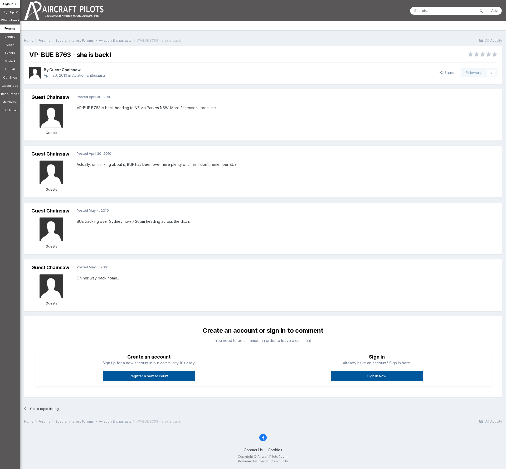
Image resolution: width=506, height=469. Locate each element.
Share (448, 72)
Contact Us (253, 450)
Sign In (9, 4)
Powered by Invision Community (263, 461)
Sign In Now (376, 376)
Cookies (275, 450)
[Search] (481, 11)
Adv (494, 10)
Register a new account (149, 376)
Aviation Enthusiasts (89, 75)
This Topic (460, 11)
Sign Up (9, 12)
